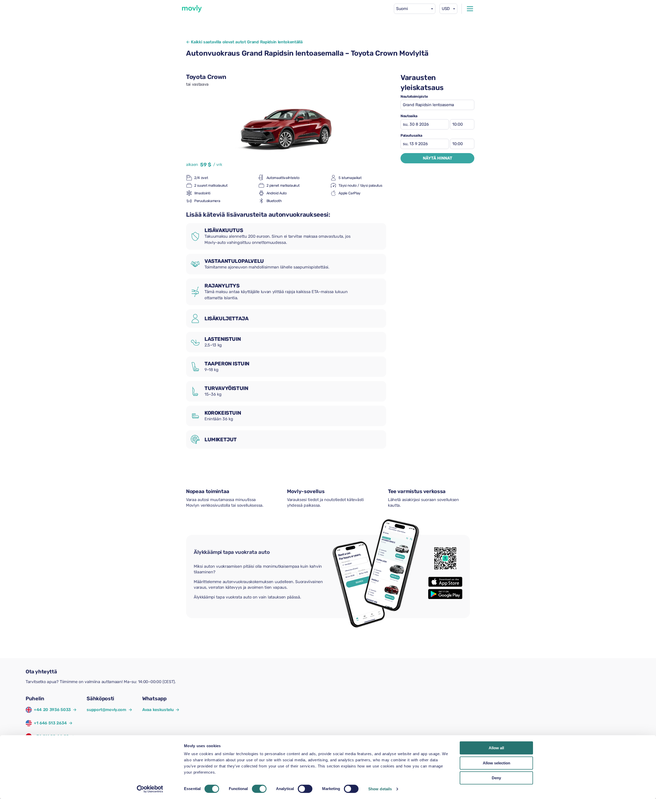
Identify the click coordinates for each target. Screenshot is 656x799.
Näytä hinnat (437, 158)
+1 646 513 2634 (50, 723)
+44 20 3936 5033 (52, 709)
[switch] (259, 789)
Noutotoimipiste (414, 97)
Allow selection (496, 763)
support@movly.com (109, 709)
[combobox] (414, 9)
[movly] (192, 9)
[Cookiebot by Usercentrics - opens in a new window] (150, 789)
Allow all (496, 748)
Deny (496, 778)
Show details (380, 789)
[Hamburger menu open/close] (470, 9)
